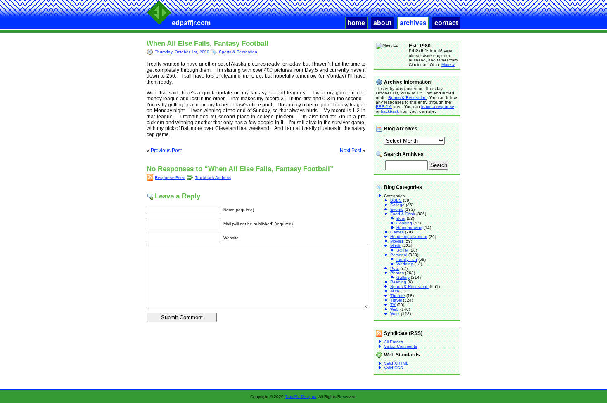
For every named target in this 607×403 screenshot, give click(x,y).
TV (393, 304)
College (397, 205)
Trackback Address (213, 177)
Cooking (404, 223)
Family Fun (406, 259)
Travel (396, 300)
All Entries (393, 341)
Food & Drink (402, 214)
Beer (400, 218)
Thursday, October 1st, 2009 (182, 51)
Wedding (404, 264)
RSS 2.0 (384, 106)
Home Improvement (408, 236)
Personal (398, 254)
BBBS (396, 200)
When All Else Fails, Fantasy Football (207, 43)
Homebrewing (409, 227)
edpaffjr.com (191, 22)
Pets (394, 268)
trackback (390, 111)
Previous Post (166, 150)
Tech (394, 291)
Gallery (403, 277)
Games (397, 232)
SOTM (402, 250)
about (382, 22)
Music (395, 245)
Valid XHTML (396, 363)
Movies (396, 241)
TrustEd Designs (300, 396)
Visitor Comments (400, 346)
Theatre (397, 295)
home (356, 22)
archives (413, 22)
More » (448, 64)
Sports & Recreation (238, 51)
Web (394, 309)
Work (395, 313)
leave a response (437, 106)
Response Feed (170, 177)
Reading (398, 282)
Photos (397, 273)
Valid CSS (393, 367)
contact (446, 22)
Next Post (350, 150)
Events (396, 209)
